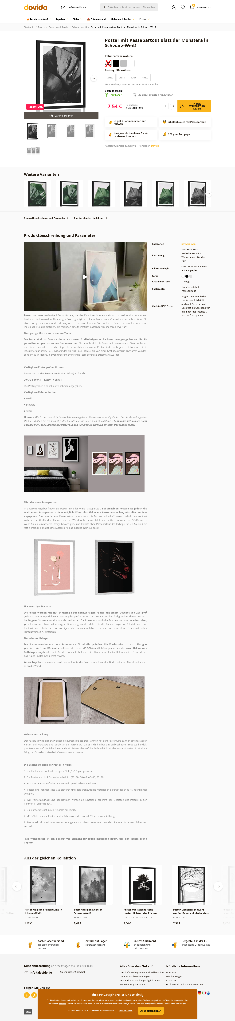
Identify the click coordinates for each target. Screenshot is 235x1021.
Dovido (155, 145)
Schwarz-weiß (79, 27)
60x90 (145, 77)
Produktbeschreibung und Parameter (44, 218)
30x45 (122, 77)
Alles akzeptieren (150, 1010)
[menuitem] (38, 19)
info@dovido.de (40, 972)
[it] (204, 992)
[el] (208, 992)
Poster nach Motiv (58, 27)
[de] (200, 992)
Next (93, 78)
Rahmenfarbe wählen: (119, 56)
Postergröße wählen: (118, 70)
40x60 (133, 77)
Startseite (29, 27)
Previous (17, 886)
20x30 (110, 77)
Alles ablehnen (126, 1010)
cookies (62, 1003)
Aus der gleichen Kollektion (89, 218)
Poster (41, 27)
